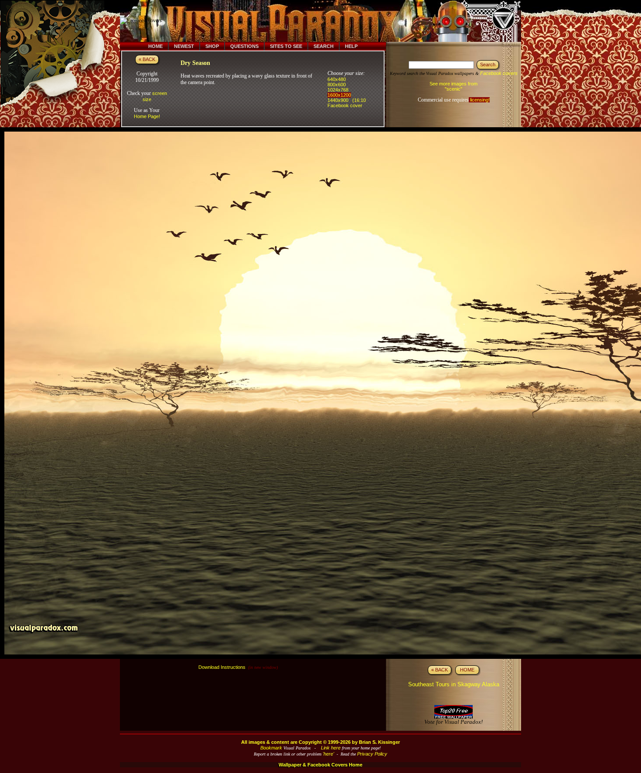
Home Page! (147, 116)
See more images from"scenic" (453, 86)
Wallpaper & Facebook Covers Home (320, 764)
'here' (328, 753)
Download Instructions (221, 667)
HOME (467, 669)
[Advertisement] (326, 21)
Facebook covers (499, 73)
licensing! (479, 99)
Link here (331, 747)
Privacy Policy (372, 753)
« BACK (147, 59)
